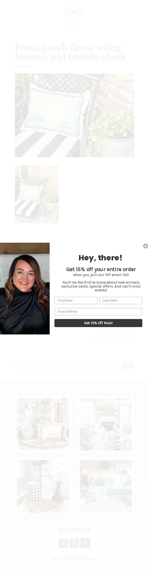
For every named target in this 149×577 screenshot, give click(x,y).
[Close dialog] (145, 246)
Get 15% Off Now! (98, 323)
